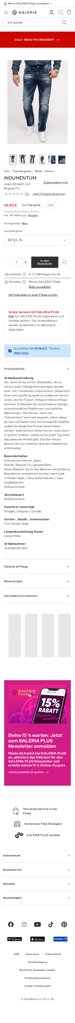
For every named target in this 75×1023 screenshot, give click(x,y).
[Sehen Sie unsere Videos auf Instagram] (24, 924)
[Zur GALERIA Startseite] (24, 13)
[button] (28, 3)
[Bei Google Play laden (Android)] (14, 939)
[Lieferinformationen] (24, 274)
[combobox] (37, 240)
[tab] (37, 102)
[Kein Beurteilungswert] (15, 193)
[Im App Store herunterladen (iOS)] (37, 939)
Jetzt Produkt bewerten (48, 194)
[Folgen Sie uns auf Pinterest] (64, 924)
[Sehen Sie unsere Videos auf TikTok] (50, 924)
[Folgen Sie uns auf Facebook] (10, 924)
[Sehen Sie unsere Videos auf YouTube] (37, 924)
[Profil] (51, 12)
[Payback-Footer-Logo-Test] (60, 939)
